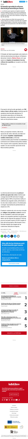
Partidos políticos (14, 231)
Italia (9, 231)
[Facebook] (4, 400)
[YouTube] (17, 400)
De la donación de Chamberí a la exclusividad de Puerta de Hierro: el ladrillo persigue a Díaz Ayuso (11, 297)
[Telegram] (11, 400)
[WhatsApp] (2, 400)
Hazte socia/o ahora (14, 263)
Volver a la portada (14, 333)
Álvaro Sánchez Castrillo (6, 299)
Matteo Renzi (16, 58)
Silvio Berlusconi (23, 231)
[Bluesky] (7, 400)
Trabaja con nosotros (14, 409)
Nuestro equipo (14, 407)
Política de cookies (14, 417)
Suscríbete (22, 1)
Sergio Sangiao (4, 306)
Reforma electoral (13, 232)
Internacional (3, 231)
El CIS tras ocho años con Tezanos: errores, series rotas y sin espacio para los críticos (11, 304)
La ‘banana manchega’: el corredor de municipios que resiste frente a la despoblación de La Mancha (9, 311)
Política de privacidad (14, 415)
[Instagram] (14, 400)
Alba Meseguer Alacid (5, 320)
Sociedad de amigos (14, 411)
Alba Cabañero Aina (5, 313)
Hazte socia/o (14, 394)
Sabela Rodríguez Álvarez (6, 327)
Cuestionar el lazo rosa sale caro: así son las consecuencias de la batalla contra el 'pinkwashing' (11, 325)
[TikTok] (19, 400)
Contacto (14, 405)
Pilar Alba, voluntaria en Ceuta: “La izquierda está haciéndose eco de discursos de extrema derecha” (11, 318)
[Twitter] (9, 400)
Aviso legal (14, 413)
